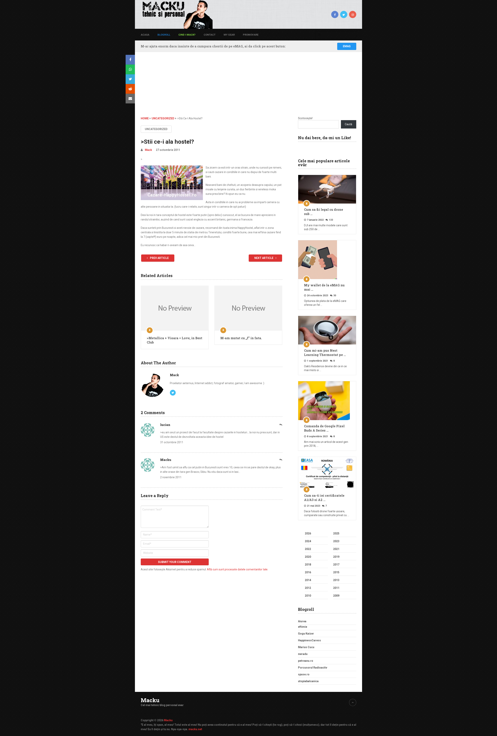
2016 (308, 572)
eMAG (347, 46)
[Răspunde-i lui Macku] (280, 460)
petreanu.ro (305, 660)
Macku (150, 700)
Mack (148, 149)
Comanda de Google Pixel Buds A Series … (324, 428)
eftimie (302, 626)
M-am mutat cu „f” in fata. (241, 338)
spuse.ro (303, 674)
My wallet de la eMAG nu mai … (324, 287)
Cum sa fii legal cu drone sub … (323, 211)
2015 (336, 572)
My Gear (229, 34)
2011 (336, 587)
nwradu (303, 654)
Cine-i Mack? (186, 34)
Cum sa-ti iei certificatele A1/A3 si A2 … (324, 497)
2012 (308, 587)
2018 (308, 564)
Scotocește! (305, 118)
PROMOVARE (250, 34)
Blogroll (163, 34)
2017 (336, 564)
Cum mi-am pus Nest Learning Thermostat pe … (325, 352)
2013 (336, 580)
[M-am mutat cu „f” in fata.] (248, 308)
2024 (308, 541)
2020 (308, 556)
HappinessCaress (309, 640)
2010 (308, 595)
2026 (308, 533)
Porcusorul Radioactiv (312, 667)
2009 (336, 595)
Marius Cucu (306, 647)
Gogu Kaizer (306, 633)
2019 (336, 556)
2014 (308, 580)
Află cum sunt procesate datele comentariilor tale (237, 569)
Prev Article (159, 258)
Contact (209, 34)
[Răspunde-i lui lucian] (280, 425)
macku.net (195, 729)
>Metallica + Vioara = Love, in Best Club (174, 340)
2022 (308, 549)
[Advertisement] (248, 87)
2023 (336, 541)
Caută (348, 124)
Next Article (264, 258)
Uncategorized (156, 129)
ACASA (145, 34)
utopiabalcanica (308, 681)
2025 (336, 533)
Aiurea (302, 621)
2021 (336, 549)
